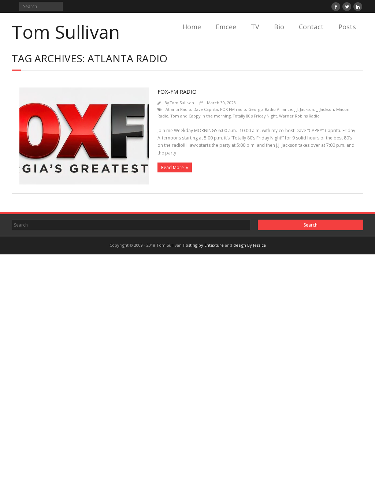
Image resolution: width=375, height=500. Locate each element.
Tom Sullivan (182, 102)
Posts (347, 26)
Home (191, 26)
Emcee (226, 26)
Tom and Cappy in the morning (201, 116)
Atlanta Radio (178, 109)
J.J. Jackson (304, 109)
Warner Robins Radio (299, 116)
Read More (172, 167)
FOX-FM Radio (177, 91)
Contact (311, 26)
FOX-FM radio (233, 109)
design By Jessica (249, 245)
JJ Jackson (325, 109)
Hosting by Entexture (203, 245)
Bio (279, 26)
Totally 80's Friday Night (255, 116)
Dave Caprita (205, 109)
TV (255, 26)
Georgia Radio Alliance (270, 109)
